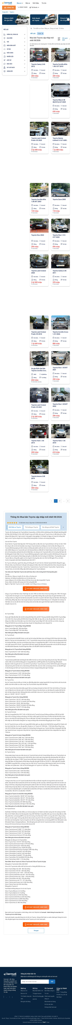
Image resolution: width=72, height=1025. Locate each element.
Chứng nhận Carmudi (50, 1007)
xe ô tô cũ (21, 888)
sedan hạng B (43, 682)
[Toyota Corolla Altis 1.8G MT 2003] (39, 190)
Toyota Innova (34, 567)
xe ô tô (62, 546)
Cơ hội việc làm (49, 1004)
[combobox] (50, 28)
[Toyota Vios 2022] (39, 226)
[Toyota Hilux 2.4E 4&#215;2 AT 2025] (60, 90)
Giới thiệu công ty (49, 990)
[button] (15, 34)
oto (31, 917)
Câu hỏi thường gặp (38, 996)
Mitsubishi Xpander (13, 646)
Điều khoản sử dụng (50, 1001)
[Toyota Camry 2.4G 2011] (60, 261)
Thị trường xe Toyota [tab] (31, 527)
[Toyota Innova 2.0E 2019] (39, 467)
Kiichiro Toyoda (13, 544)
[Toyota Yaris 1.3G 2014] (39, 431)
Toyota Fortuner (43, 567)
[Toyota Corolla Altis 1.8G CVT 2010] (60, 55)
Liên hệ (35, 999)
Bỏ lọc (33, 33)
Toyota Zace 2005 (59, 199)
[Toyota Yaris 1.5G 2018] (60, 431)
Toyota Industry (35, 546)
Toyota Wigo (62, 617)
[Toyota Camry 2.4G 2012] (39, 55)
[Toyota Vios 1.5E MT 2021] (60, 358)
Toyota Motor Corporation (28, 532)
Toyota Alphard (40, 569)
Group (45, 1022)
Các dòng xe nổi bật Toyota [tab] (50, 527)
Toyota (11, 12)
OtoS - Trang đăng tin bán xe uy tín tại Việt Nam (61, 994)
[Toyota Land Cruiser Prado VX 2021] (39, 395)
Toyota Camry (60, 567)
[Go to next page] (68, 501)
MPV (19, 638)
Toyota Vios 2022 (37, 235)
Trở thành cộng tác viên (26, 997)
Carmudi (43, 912)
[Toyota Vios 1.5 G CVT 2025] (60, 226)
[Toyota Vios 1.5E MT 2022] (60, 395)
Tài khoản (34, 7)
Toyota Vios (26, 567)
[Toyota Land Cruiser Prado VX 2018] (39, 323)
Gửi (52, 981)
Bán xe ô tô (24, 993)
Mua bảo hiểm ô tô (38, 990)
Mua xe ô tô (24, 990)
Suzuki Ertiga (22, 646)
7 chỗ (50, 642)
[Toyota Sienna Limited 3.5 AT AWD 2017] (60, 129)
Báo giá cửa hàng (25, 1001)
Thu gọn (36, 930)
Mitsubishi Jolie (62, 820)
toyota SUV (13, 644)
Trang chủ (4, 12)
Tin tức (44, 3)
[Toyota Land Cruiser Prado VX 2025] (39, 129)
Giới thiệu (36, 3)
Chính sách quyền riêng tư (49, 997)
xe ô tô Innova (29, 812)
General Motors (34, 550)
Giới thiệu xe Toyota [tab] (15, 527)
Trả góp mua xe (37, 993)
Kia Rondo (48, 646)
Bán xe (28, 3)
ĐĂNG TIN (10, 7)
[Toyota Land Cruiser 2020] (39, 261)
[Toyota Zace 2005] (60, 190)
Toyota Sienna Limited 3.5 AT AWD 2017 (60, 140)
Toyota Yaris (8, 569)
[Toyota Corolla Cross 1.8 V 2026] (60, 323)
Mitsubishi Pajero (10, 822)
